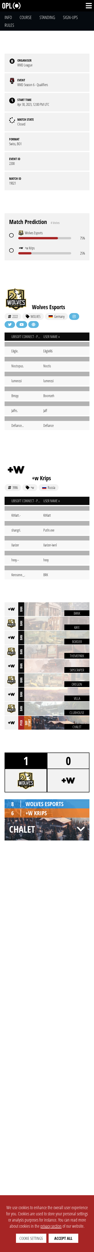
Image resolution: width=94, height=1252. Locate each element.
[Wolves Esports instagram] (74, 316)
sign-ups (70, 17)
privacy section (51, 1226)
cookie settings (31, 1238)
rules (9, 25)
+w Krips (41, 478)
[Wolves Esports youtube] (21, 324)
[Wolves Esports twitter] (10, 324)
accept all (63, 1238)
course (26, 17)
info (8, 17)
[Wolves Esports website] (33, 324)
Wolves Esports (48, 307)
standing (47, 17)
